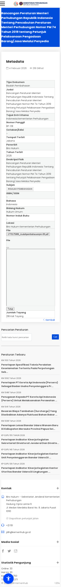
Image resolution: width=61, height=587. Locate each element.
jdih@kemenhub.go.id (18, 532)
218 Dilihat (38, 68)
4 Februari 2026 (17, 68)
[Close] (7, 247)
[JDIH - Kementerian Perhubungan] (33, 5)
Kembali (50, 320)
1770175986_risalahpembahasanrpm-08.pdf (28, 234)
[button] (8, 578)
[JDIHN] (16, 5)
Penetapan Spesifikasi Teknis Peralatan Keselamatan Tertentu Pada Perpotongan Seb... (27, 368)
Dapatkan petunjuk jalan (24, 518)
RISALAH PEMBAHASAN (20, 188)
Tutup (10, 309)
